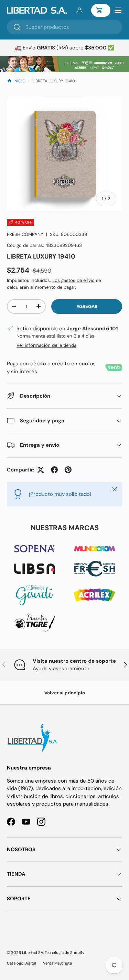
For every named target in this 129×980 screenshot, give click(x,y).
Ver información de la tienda (46, 345)
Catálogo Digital (21, 963)
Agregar (86, 306)
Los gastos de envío (73, 280)
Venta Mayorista (57, 963)
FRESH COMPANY (25, 234)
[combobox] (64, 27)
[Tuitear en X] (40, 470)
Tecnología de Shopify (64, 952)
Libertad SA (32, 952)
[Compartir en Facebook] (54, 470)
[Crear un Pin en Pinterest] (68, 470)
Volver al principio (64, 693)
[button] (100, 10)
